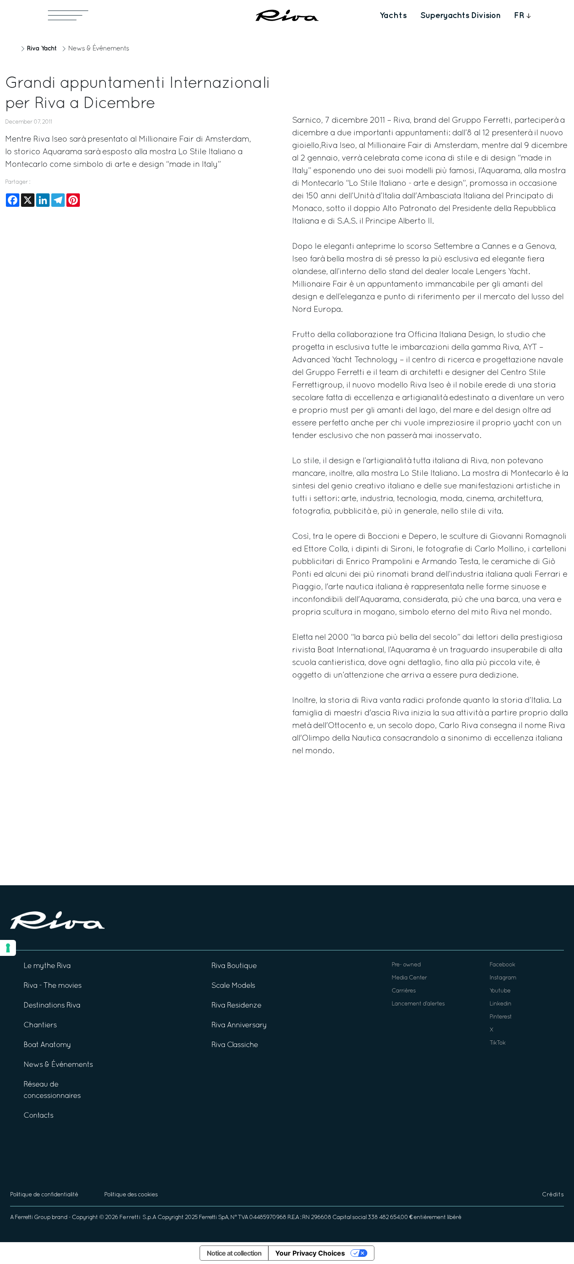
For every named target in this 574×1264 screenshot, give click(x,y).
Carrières (404, 991)
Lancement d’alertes (418, 1004)
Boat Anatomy (47, 1045)
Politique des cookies (131, 1195)
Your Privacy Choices (310, 1253)
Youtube (500, 991)
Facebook (502, 965)
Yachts (393, 15)
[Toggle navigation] (68, 15)
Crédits (553, 1195)
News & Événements (98, 49)
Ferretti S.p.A (137, 1217)
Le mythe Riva (47, 966)
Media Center (409, 978)
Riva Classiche (234, 1045)
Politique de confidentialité (44, 1195)
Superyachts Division (460, 15)
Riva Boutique (234, 966)
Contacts (38, 1115)
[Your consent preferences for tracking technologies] (8, 948)
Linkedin (500, 1004)
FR (519, 15)
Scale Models (233, 986)
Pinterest (501, 1017)
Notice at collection (234, 1253)
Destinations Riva (52, 1005)
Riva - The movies (53, 986)
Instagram (503, 978)
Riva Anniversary (239, 1025)
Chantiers (40, 1025)
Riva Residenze (236, 1005)
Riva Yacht (41, 48)
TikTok (498, 1043)
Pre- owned (406, 965)
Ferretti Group (32, 1217)
